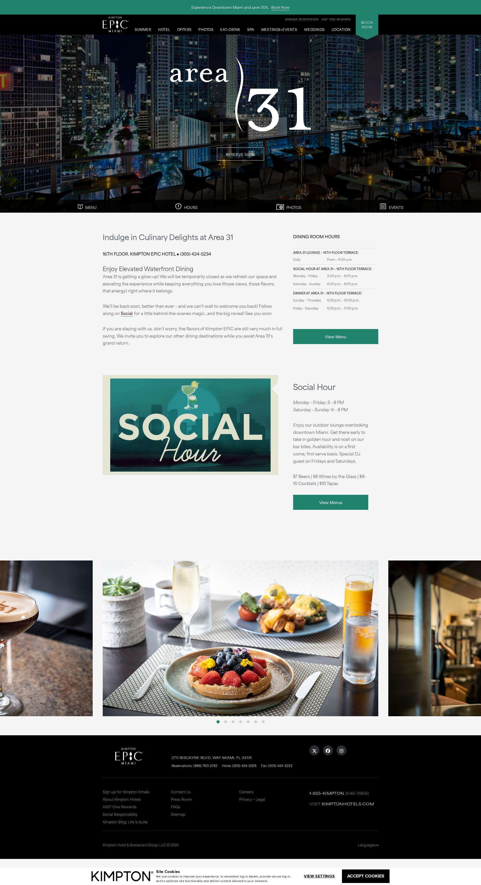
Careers (246, 791)
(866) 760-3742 (205, 765)
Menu (90, 207)
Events (395, 207)
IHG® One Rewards (120, 807)
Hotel (164, 29)
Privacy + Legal (252, 799)
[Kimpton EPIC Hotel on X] (314, 750)
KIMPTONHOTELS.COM (348, 804)
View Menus (330, 502)
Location (341, 29)
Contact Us (181, 791)
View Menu (335, 336)
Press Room (181, 799)
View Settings (319, 876)
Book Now (280, 7)
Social (127, 313)
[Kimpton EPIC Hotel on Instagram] (341, 750)
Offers (184, 29)
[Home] (116, 24)
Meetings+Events (279, 29)
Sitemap (178, 814)
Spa (250, 29)
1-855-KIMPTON (326, 793)
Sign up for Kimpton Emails (126, 791)
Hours (190, 207)
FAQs (175, 807)
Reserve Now (240, 154)
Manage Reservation (301, 19)
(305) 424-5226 (244, 765)
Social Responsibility (120, 814)
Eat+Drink (230, 29)
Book (367, 24)
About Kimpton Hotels (122, 799)
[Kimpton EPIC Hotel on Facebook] (328, 750)
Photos (205, 29)
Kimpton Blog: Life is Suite (125, 822)
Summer (143, 29)
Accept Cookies (365, 876)
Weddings (314, 29)
